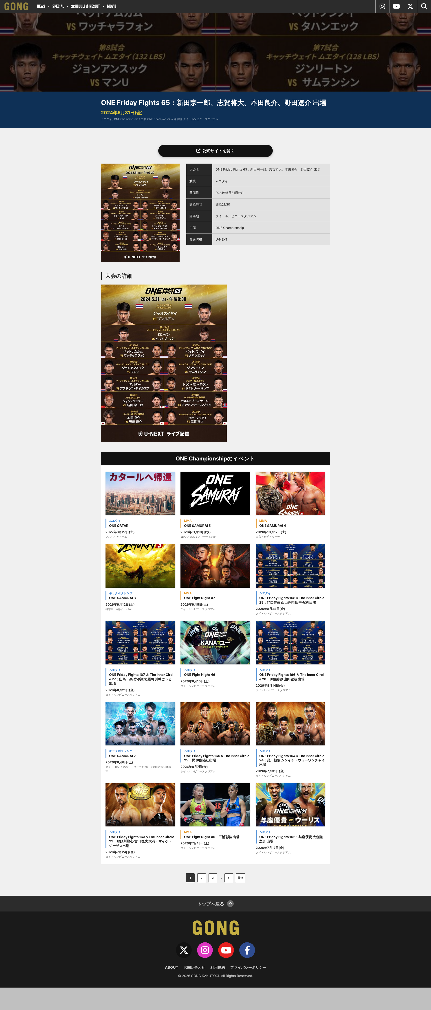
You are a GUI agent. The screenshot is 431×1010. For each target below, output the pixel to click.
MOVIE (111, 6)
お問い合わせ (194, 967)
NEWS (41, 6)
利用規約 (218, 967)
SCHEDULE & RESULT (85, 6)
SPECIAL (58, 6)
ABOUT (171, 967)
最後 (240, 877)
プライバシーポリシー (248, 967)
